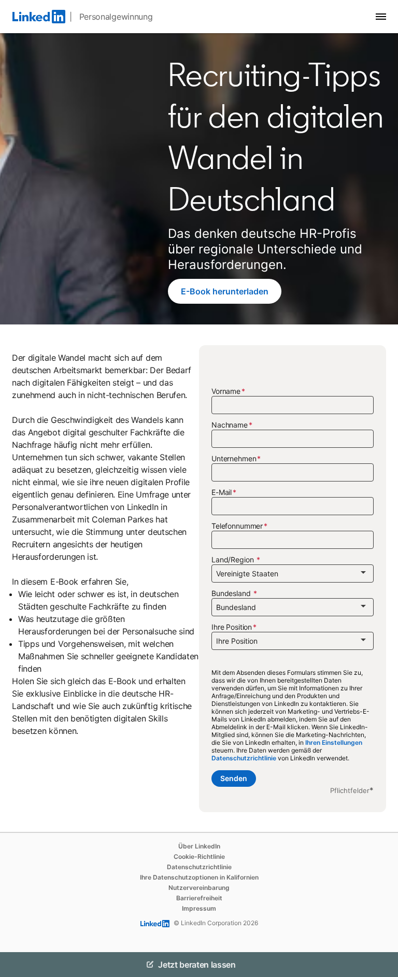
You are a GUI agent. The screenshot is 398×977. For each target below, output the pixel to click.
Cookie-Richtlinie (199, 856)
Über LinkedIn (199, 846)
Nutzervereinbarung (199, 887)
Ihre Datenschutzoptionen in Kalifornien (199, 877)
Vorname (225, 391)
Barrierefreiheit (199, 898)
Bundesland (231, 593)
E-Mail (221, 492)
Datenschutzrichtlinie (243, 758)
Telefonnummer (237, 525)
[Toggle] (381, 964)
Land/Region (233, 559)
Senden (233, 778)
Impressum (199, 908)
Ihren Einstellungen (333, 742)
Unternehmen (233, 458)
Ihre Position (231, 626)
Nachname (229, 424)
